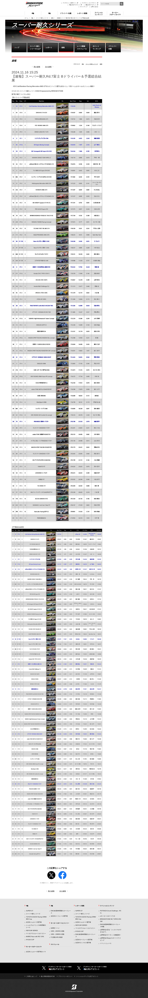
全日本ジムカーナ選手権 (34, 922)
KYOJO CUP (30, 939)
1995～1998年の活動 (57, 934)
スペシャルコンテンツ (107, 906)
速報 (101, 64)
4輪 (83, 64)
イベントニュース (105, 943)
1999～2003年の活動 (57, 931)
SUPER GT (29, 911)
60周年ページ (55, 928)
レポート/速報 (79, 906)
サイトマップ (83, 6)
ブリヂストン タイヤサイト (89, 3)
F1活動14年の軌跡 (57, 937)
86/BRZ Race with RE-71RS (35, 936)
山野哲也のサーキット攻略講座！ (110, 935)
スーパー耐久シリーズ (92, 64)
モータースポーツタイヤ (34, 946)
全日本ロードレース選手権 (59, 916)
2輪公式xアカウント (90, 5)
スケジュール (55, 944)
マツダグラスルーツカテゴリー (36, 933)
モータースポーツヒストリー (60, 923)
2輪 (52, 906)
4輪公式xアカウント (74, 5)
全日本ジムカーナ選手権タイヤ (36, 951)
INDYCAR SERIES (32, 930)
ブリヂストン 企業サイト (69, 3)
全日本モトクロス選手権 (83, 942)
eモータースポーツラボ (107, 916)
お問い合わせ (94, 6)
